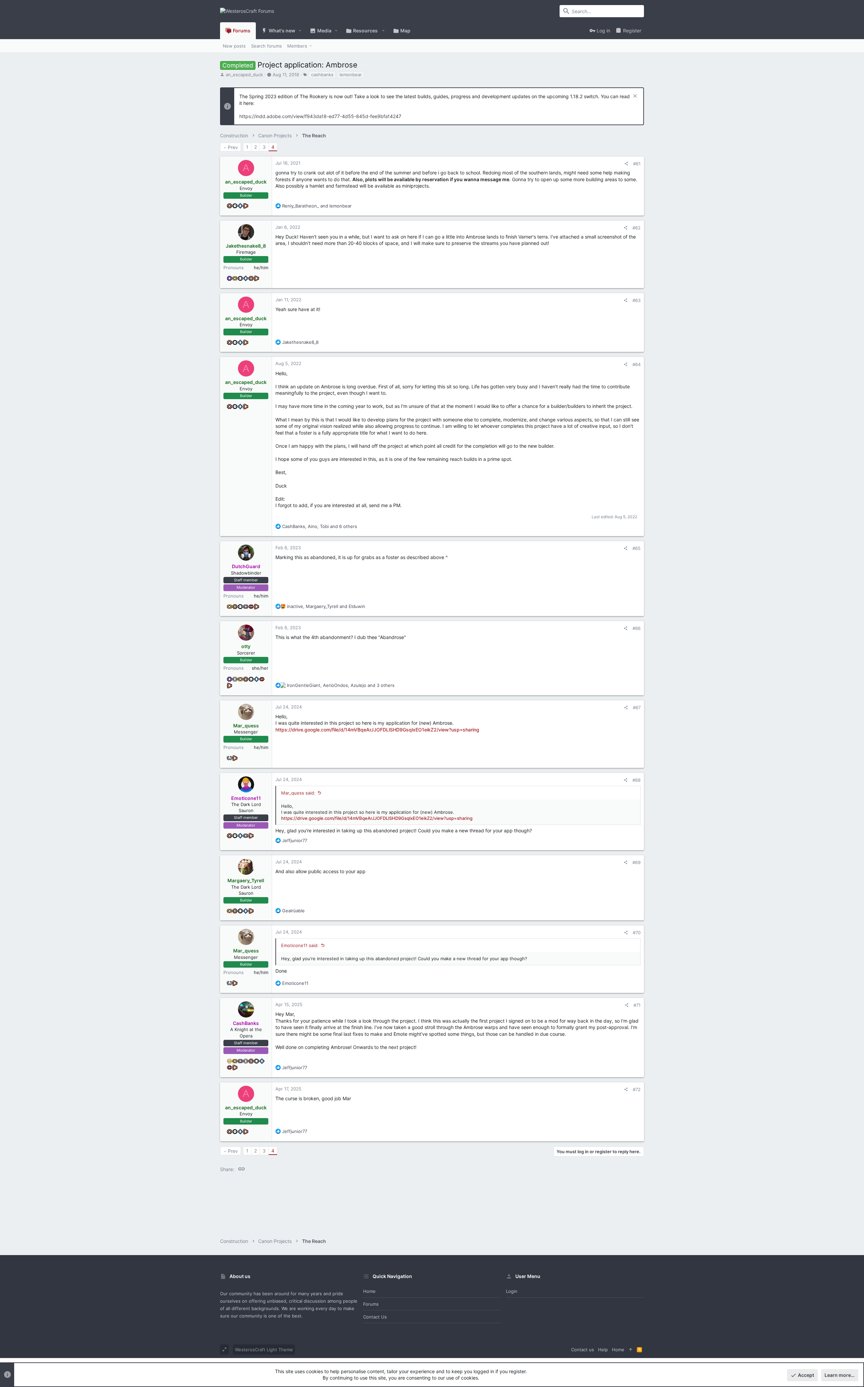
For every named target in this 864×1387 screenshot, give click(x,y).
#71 (637, 1005)
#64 (636, 364)
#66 (636, 628)
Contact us (375, 1317)
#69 (636, 862)
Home (369, 1291)
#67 (637, 707)
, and (326, 606)
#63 (636, 300)
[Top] (630, 1349)
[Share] (626, 164)
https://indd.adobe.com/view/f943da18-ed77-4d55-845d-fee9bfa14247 (320, 116)
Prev (233, 147)
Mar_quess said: (298, 793)
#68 (636, 780)
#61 (637, 163)
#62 (636, 227)
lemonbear (351, 74)
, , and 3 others (341, 685)
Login (511, 1291)
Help (603, 1349)
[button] (300, 30)
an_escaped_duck (244, 74)
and (317, 206)
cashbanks (322, 74)
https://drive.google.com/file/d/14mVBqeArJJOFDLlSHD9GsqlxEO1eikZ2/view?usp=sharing (377, 729)
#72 (637, 1089)
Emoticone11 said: (300, 945)
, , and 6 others (319, 526)
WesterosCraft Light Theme (264, 1349)
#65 (636, 548)
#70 (637, 932)
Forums (371, 1304)
